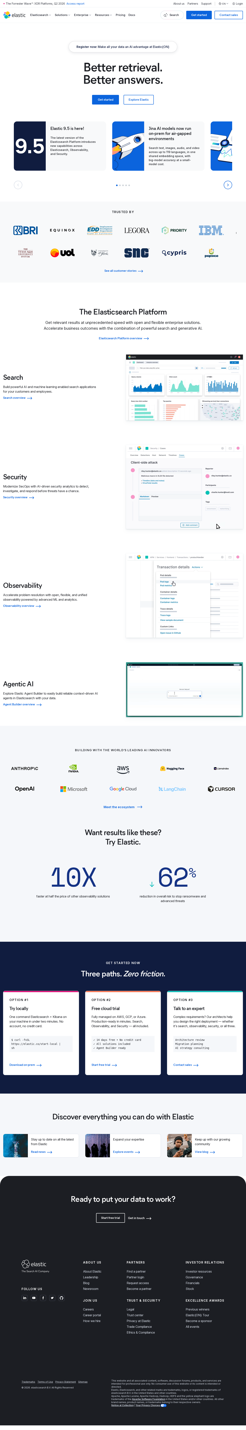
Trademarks (28, 1381)
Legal (130, 1309)
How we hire (92, 1321)
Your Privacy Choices (147, 1405)
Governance (194, 1277)
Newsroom (90, 1289)
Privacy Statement (65, 1381)
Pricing (120, 15)
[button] (117, 185)
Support (206, 3)
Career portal (92, 1315)
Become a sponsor (199, 1321)
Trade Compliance (139, 1327)
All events (192, 1327)
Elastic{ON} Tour (197, 1315)
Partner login (135, 1277)
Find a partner (136, 1271)
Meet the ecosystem (119, 807)
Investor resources (199, 1271)
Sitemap (83, 1381)
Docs (131, 15)
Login (239, 3)
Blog (86, 1283)
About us (178, 3)
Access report (75, 3)
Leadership (90, 1277)
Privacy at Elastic (138, 1321)
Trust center (135, 1315)
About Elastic (92, 1271)
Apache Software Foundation (148, 1399)
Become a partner (139, 1289)
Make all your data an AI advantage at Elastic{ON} (122, 47)
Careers (88, 1309)
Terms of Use (45, 1381)
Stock (190, 1289)
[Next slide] (228, 185)
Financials (192, 1283)
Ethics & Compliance (141, 1332)
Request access (138, 1283)
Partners (193, 3)
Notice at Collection (122, 1405)
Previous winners (197, 1309)
